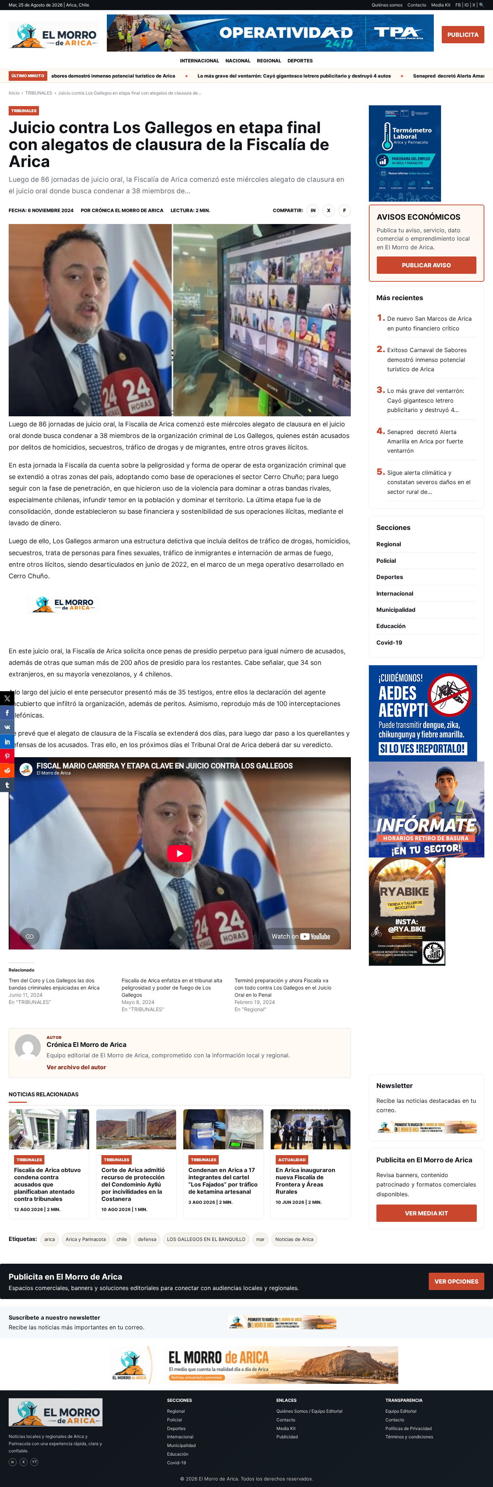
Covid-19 (389, 642)
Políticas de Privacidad (408, 1428)
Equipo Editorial (400, 1411)
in (313, 210)
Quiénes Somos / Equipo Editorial (309, 1411)
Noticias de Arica (294, 1239)
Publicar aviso (426, 265)
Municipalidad (395, 609)
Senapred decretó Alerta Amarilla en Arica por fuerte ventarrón (425, 441)
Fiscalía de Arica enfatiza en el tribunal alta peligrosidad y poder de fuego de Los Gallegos (172, 987)
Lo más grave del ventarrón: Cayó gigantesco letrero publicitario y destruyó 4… (425, 400)
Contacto (416, 5)
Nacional (238, 60)
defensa (147, 1239)
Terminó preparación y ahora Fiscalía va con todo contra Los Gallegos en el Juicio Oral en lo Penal (283, 987)
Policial (386, 560)
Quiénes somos (387, 5)
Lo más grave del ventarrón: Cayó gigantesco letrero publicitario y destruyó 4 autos (271, 76)
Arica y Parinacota (86, 1239)
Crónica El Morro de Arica (127, 210)
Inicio (14, 93)
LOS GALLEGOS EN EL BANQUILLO (206, 1239)
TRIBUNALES (38, 93)
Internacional (199, 60)
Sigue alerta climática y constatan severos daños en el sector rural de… (429, 482)
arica (49, 1239)
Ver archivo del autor (76, 1067)
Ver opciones (457, 1281)
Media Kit (440, 5)
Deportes (300, 60)
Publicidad (287, 1436)
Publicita (463, 34)
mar (260, 1239)
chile (122, 1239)
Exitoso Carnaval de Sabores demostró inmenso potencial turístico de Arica (427, 359)
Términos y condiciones (409, 1436)
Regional (269, 60)
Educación (391, 626)
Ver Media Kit (426, 1213)
